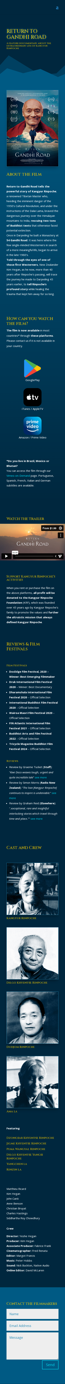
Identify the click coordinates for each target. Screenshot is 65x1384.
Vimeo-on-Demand (18, 475)
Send (50, 1364)
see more (41, 777)
